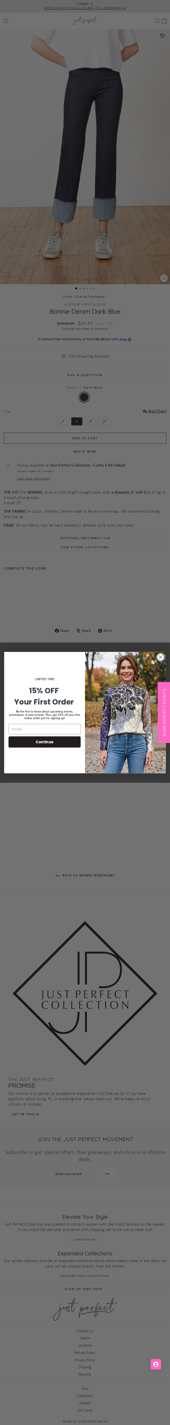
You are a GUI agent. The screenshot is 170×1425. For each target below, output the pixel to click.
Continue (45, 741)
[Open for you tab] (156, 1364)
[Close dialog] (160, 657)
